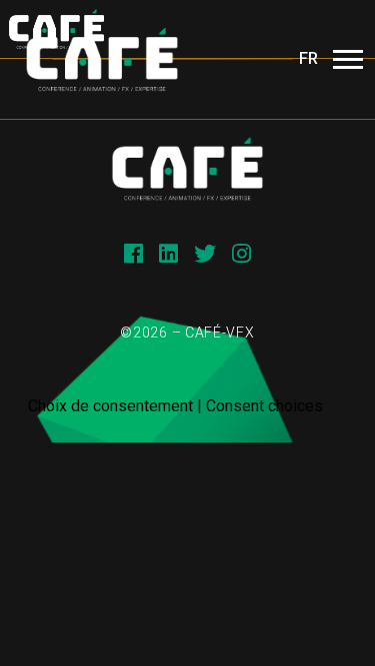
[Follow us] (133, 254)
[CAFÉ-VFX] (102, 59)
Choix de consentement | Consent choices (175, 405)
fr (308, 58)
